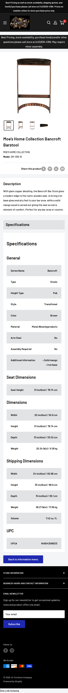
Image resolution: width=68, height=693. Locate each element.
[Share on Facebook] (43, 168)
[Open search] (49, 22)
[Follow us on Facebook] (5, 650)
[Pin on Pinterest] (50, 168)
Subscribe (14, 624)
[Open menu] (5, 23)
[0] (62, 23)
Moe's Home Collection (16, 152)
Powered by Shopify (12, 681)
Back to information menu (23, 559)
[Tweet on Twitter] (56, 168)
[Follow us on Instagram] (12, 650)
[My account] (55, 22)
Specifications (17, 224)
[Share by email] (62, 168)
